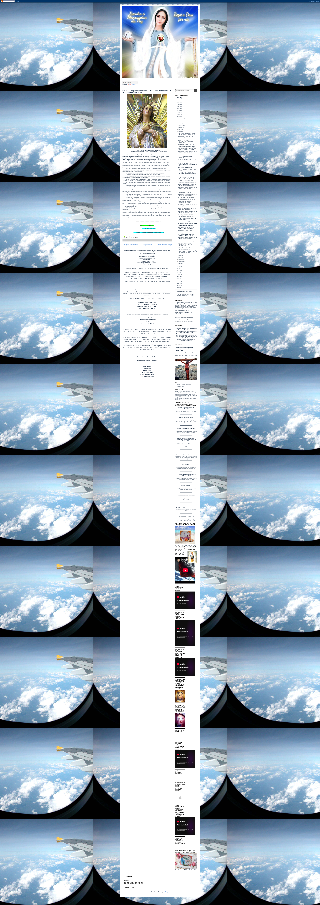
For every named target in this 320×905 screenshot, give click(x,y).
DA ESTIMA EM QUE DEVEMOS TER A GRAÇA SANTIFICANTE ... (187, 209)
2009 (178, 279)
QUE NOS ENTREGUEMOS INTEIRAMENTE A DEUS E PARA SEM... (187, 169)
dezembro (181, 118)
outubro (180, 123)
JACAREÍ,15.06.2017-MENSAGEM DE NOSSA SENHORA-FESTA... (187, 212)
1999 (178, 283)
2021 (178, 108)
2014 (178, 270)
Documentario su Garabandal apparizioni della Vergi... (185, 202)
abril (179, 257)
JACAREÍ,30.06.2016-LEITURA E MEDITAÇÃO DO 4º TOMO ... (186, 137)
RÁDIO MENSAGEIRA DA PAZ (184, 291)
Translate (133, 84)
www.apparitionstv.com (149, 228)
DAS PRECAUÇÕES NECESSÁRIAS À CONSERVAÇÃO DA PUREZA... (187, 149)
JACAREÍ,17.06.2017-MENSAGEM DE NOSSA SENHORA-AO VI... (187, 195)
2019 (178, 112)
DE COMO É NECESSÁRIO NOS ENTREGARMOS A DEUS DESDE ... (187, 174)
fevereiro (180, 261)
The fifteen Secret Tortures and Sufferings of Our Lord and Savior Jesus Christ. (185, 349)
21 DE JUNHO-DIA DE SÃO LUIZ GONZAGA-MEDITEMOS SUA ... (187, 178)
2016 (178, 266)
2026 (178, 98)
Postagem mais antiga (164, 244)
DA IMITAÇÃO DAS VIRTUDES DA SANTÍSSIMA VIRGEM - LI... (186, 215)
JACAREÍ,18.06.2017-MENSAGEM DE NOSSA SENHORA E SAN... (187, 188)
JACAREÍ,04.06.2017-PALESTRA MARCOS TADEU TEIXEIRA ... (186, 235)
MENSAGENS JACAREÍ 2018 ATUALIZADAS (184, 385)
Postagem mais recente (130, 244)
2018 (178, 114)
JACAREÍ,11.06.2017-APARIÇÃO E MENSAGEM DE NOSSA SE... (186, 228)
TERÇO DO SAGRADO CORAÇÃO (186, 241)
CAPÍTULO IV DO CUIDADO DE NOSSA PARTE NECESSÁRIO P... (187, 181)
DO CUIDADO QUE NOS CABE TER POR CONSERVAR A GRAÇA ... (187, 185)
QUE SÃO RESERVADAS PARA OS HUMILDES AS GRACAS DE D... (187, 134)
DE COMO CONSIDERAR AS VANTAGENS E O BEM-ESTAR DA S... (187, 164)
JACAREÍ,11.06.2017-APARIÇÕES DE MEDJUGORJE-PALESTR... (187, 224)
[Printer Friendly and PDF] (130, 237)
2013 (178, 272)
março (180, 259)
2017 (178, 117)
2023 (178, 104)
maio (179, 255)
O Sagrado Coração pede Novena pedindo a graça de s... (186, 248)
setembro (180, 125)
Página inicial (147, 244)
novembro (181, 120)
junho (179, 131)
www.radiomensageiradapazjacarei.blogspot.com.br (149, 232)
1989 (178, 287)
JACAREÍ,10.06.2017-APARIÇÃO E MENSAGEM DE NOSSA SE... (186, 231)
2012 (178, 274)
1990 (178, 285)
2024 (178, 102)
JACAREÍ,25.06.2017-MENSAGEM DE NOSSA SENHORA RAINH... (187, 152)
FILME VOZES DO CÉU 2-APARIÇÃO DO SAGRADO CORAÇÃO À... (187, 252)
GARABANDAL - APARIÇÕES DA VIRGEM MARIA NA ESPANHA (186, 198)
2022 (178, 106)
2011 (178, 277)
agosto (180, 127)
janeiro (180, 263)
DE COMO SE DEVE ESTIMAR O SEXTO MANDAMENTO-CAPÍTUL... (186, 156)
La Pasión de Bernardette (184, 221)
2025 (178, 100)
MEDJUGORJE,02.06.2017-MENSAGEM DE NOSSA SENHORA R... (185, 244)
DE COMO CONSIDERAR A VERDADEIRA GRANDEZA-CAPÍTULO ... (185, 141)
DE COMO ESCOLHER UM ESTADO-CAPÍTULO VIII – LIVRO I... (187, 160)
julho (179, 129)
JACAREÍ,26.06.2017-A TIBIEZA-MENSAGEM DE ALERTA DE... (186, 145)
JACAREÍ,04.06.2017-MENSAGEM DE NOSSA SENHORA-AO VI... (187, 238)
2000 (178, 281)
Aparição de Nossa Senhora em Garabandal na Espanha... (185, 191)
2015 (178, 268)
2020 (178, 110)
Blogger (167, 892)
